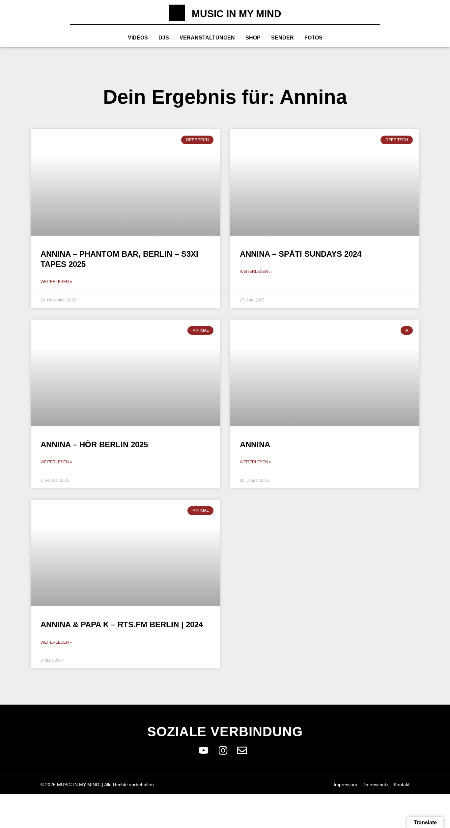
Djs (163, 37)
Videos (138, 37)
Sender (282, 37)
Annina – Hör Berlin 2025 (94, 444)
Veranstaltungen (207, 37)
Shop (253, 37)
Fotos (313, 37)
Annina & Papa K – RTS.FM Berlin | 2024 (122, 624)
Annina (255, 444)
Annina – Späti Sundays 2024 (300, 253)
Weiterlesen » (56, 281)
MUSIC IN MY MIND (236, 13)
